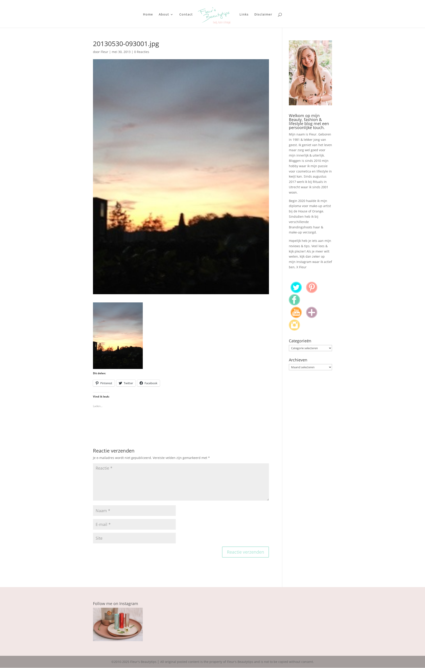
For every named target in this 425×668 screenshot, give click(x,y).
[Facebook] (294, 304)
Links (244, 14)
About (164, 14)
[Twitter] (296, 292)
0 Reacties (141, 52)
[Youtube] (296, 317)
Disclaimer (263, 14)
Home (148, 14)
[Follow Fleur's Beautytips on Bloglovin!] (311, 317)
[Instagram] (294, 329)
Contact (186, 14)
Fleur (104, 52)
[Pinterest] (311, 292)
